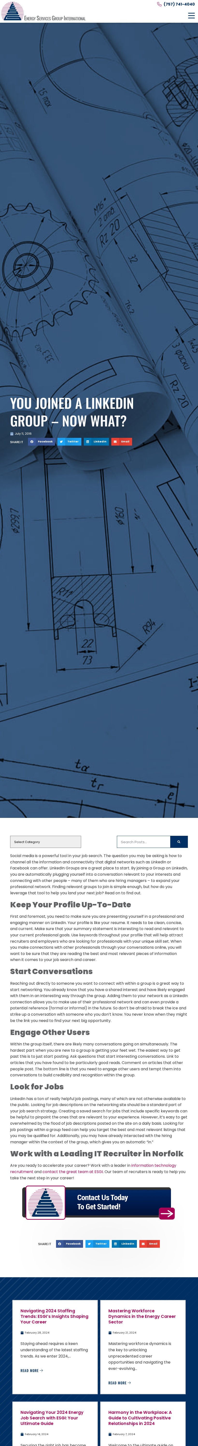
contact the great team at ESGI (72, 1171)
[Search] (179, 842)
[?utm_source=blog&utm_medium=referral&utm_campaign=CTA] (99, 1203)
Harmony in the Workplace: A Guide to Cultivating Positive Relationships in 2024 (140, 1417)
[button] (191, 16)
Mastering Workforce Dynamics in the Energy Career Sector (142, 1316)
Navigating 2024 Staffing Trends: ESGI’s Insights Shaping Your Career (54, 1316)
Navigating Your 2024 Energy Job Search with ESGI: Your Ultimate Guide (52, 1417)
